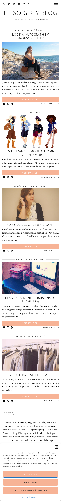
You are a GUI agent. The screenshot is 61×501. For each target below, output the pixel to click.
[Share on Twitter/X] (8, 104)
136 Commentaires (50, 327)
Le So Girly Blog (30, 13)
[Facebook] (19, 3)
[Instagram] (9, 3)
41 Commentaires (50, 401)
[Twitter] (4, 3)
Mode (30, 30)
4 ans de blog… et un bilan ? (30, 225)
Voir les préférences (30, 490)
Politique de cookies (29, 497)
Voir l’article (30, 100)
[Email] (24, 3)
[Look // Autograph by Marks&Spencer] (30, 78)
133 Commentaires (50, 251)
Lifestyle (41, 186)
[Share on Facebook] (4, 104)
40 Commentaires (50, 177)
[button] (57, 3)
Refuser (30, 482)
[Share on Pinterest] (12, 104)
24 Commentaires (50, 104)
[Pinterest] (14, 3)
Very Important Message (31, 375)
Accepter (30, 474)
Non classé (38, 336)
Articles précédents (11, 413)
